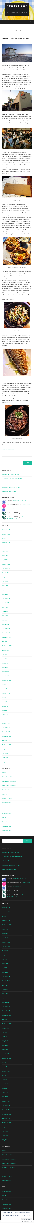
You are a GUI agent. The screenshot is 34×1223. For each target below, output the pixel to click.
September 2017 (6, 645)
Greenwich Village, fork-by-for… (17, 517)
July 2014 (5, 753)
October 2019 (6, 572)
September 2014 (6, 744)
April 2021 (5, 538)
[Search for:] (17, 463)
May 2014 (5, 762)
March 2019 (5, 594)
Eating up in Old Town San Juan (10, 474)
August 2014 (5, 749)
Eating (4, 772)
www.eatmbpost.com (8, 449)
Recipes (4, 794)
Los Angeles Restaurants (9, 781)
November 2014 (6, 736)
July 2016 (5, 689)
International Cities (7, 776)
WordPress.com (6, 830)
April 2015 (5, 714)
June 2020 (5, 551)
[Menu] (4, 22)
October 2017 (6, 641)
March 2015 (5, 719)
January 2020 (6, 568)
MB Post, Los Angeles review (15, 38)
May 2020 (5, 555)
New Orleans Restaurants (9, 785)
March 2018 (5, 624)
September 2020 (6, 547)
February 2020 (6, 564)
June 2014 (5, 757)
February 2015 (6, 723)
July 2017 (5, 654)
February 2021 (6, 542)
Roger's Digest (17, 6)
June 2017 (5, 658)
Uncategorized (6, 802)
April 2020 (5, 560)
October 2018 (6, 603)
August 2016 (5, 684)
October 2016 (6, 676)
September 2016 (6, 680)
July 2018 (5, 607)
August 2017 (5, 650)
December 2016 (6, 671)
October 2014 (6, 740)
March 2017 (5, 667)
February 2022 (6, 529)
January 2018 (6, 628)
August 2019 (5, 577)
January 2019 (6, 598)
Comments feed (6, 826)
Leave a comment (16, 41)
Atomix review (6, 483)
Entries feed (5, 822)
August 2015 (5, 697)
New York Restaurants (8, 789)
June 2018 (5, 611)
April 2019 (5, 590)
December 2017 (6, 633)
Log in (4, 817)
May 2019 (5, 585)
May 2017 (5, 663)
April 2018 (5, 620)
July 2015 (5, 701)
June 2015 (5, 706)
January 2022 (6, 534)
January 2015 (6, 727)
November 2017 (6, 637)
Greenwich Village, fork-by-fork (11, 487)
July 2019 (5, 581)
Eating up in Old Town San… (20, 500)
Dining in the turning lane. (9, 491)
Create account (6, 813)
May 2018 (5, 615)
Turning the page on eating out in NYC (12, 478)
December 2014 (6, 732)
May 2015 (5, 710)
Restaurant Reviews (7, 798)
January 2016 (6, 693)
